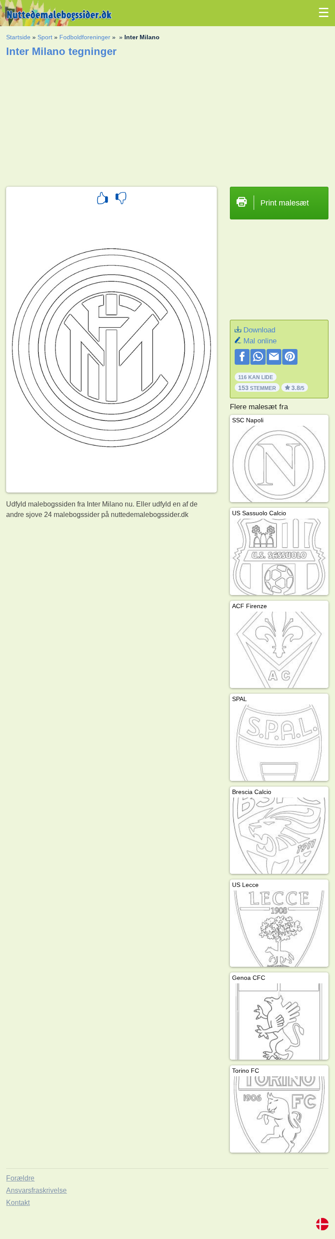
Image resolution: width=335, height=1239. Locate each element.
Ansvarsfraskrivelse (36, 1190)
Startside (18, 37)
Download (259, 330)
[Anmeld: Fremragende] (102, 199)
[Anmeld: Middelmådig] (121, 199)
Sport (45, 37)
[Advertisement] (167, 119)
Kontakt (18, 1202)
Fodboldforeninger (84, 37)
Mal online (260, 341)
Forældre (20, 1178)
